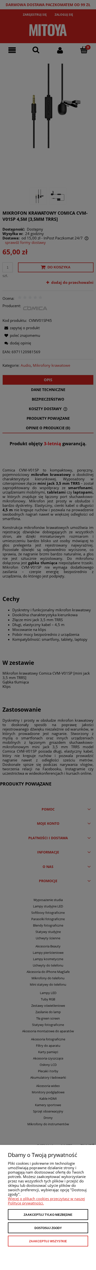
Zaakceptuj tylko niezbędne (48, 1215)
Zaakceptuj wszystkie (48, 1241)
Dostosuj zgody (48, 1228)
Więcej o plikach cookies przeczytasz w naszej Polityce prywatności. (46, 1200)
